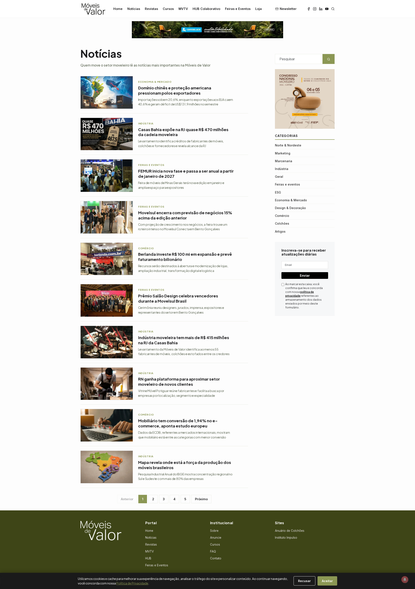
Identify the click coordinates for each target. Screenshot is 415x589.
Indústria (281, 169)
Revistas (151, 9)
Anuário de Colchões (289, 530)
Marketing (282, 153)
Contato (215, 558)
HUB (148, 558)
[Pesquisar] (333, 9)
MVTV (183, 9)
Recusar (304, 581)
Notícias (133, 9)
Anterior (127, 499)
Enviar (305, 275)
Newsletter (288, 9)
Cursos (168, 9)
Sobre (214, 530)
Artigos (280, 231)
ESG (278, 192)
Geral (279, 176)
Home (118, 9)
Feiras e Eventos (238, 9)
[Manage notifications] (404, 579)
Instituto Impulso (286, 537)
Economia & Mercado (291, 200)
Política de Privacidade (132, 583)
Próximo (201, 499)
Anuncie (215, 537)
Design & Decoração (290, 208)
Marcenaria (283, 161)
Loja (258, 9)
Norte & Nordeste (288, 145)
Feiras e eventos (287, 184)
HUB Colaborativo (206, 9)
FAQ (213, 551)
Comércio (282, 216)
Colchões (282, 223)
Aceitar (327, 581)
